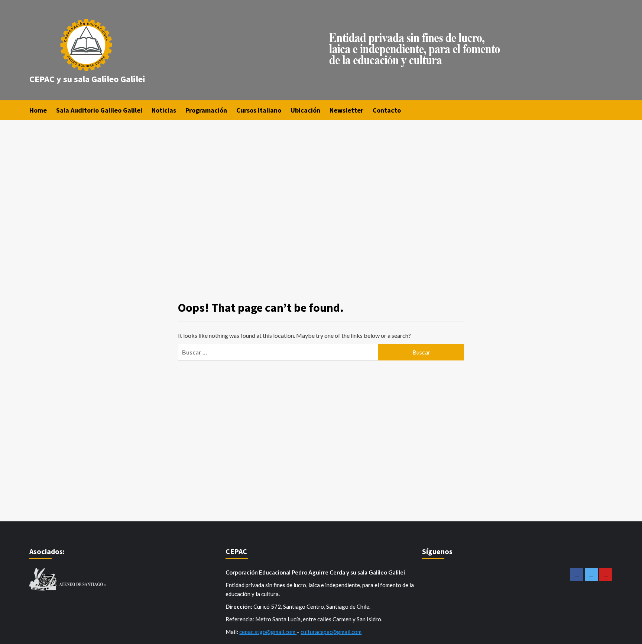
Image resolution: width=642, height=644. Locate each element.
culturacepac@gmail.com (331, 631)
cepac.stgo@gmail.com (267, 631)
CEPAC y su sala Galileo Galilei (87, 79)
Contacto (387, 110)
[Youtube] (605, 574)
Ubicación (305, 110)
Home (38, 110)
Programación (206, 110)
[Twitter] (591, 574)
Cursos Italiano (258, 110)
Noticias (164, 110)
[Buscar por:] (278, 352)
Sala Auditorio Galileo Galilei (99, 110)
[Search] (608, 109)
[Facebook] (576, 574)
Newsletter (346, 110)
